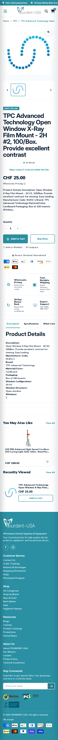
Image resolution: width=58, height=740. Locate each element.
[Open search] (46, 11)
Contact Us (9, 560)
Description (13, 323)
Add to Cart (35, 498)
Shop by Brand (11, 594)
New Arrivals (10, 598)
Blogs (6, 621)
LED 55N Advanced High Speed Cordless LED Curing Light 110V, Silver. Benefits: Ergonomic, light (27, 450)
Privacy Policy (10, 659)
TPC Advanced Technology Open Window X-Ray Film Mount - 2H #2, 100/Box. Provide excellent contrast (33, 486)
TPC (15, 21)
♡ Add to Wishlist (12, 247)
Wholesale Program (13, 578)
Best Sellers (9, 601)
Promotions (9, 632)
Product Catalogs (12, 628)
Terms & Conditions (14, 662)
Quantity (7, 222)
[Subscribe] (51, 686)
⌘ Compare (32, 247)
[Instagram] (13, 547)
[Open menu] (5, 11)
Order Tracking (11, 563)
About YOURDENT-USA (15, 648)
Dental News (10, 635)
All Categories (11, 590)
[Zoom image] (48, 32)
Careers (7, 655)
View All (50, 423)
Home (6, 21)
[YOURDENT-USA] (29, 11)
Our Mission (9, 651)
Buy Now (42, 238)
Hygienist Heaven (12, 608)
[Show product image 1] (18, 90)
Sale (5, 605)
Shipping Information (14, 570)
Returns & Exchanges (14, 567)
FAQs (6, 574)
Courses (7, 624)
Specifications (31, 323)
